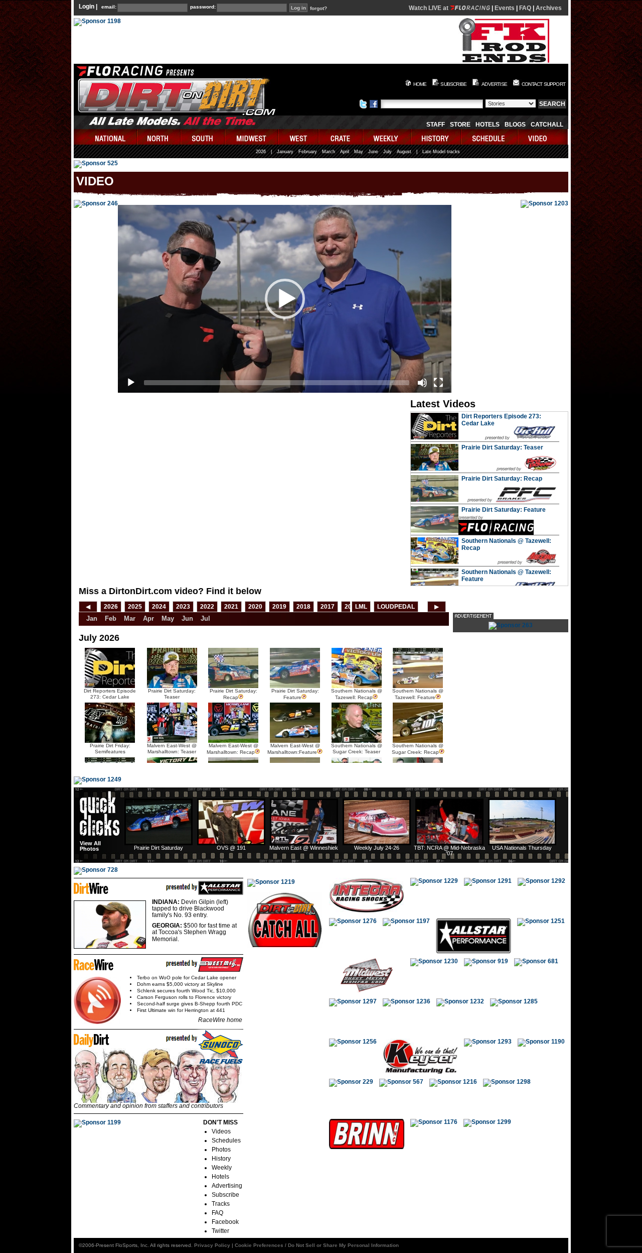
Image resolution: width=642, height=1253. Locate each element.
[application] (284, 299)
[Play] (131, 383)
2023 (183, 606)
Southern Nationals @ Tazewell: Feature (417, 694)
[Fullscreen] (438, 383)
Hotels (487, 124)
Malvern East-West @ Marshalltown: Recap (232, 749)
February (307, 151)
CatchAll (547, 124)
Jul (205, 618)
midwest (251, 137)
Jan (91, 618)
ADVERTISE (494, 84)
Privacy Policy (212, 1245)
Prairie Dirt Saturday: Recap (501, 478)
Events (505, 8)
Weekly (222, 1167)
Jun (187, 618)
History (221, 1158)
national (105, 137)
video (543, 137)
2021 (231, 606)
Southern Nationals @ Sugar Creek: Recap (417, 749)
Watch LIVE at (429, 8)
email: (108, 7)
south (203, 137)
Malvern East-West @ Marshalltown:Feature (293, 749)
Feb (110, 618)
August (404, 151)
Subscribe (225, 1194)
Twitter (220, 1230)
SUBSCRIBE (453, 84)
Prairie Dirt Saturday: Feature (503, 509)
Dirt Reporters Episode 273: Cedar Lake (110, 694)
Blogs (515, 124)
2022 (207, 606)
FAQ (525, 8)
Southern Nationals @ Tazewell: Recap (356, 694)
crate (341, 137)
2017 (327, 606)
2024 (159, 606)
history (436, 137)
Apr (148, 618)
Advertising (227, 1185)
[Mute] (422, 383)
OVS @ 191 (231, 848)
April (344, 151)
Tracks (221, 1203)
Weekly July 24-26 (376, 848)
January (285, 151)
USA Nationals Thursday (522, 848)
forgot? (318, 8)
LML (361, 606)
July (387, 151)
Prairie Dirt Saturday (158, 848)
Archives (549, 8)
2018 (303, 606)
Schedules (226, 1140)
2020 (255, 606)
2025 (135, 606)
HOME (420, 84)
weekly (387, 137)
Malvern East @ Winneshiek (303, 848)
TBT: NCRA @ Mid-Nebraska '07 (449, 850)
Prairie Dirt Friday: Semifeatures (110, 748)
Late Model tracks (441, 151)
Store (460, 124)
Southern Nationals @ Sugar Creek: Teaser (356, 748)
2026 (261, 151)
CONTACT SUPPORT (543, 84)
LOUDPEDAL (396, 606)
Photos (221, 1149)
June (373, 151)
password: (203, 7)
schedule (489, 137)
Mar (129, 618)
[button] (285, 299)
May (358, 151)
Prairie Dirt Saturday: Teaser (502, 447)
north (159, 137)
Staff (435, 124)
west (298, 137)
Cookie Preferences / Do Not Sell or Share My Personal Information (317, 1245)
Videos (221, 1131)
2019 (279, 606)
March (328, 151)
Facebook (225, 1221)
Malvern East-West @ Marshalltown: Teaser (172, 748)
